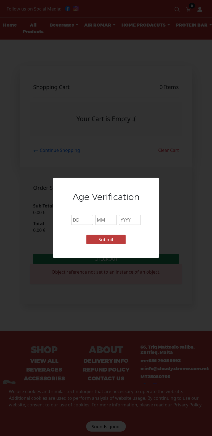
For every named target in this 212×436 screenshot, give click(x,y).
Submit (106, 240)
